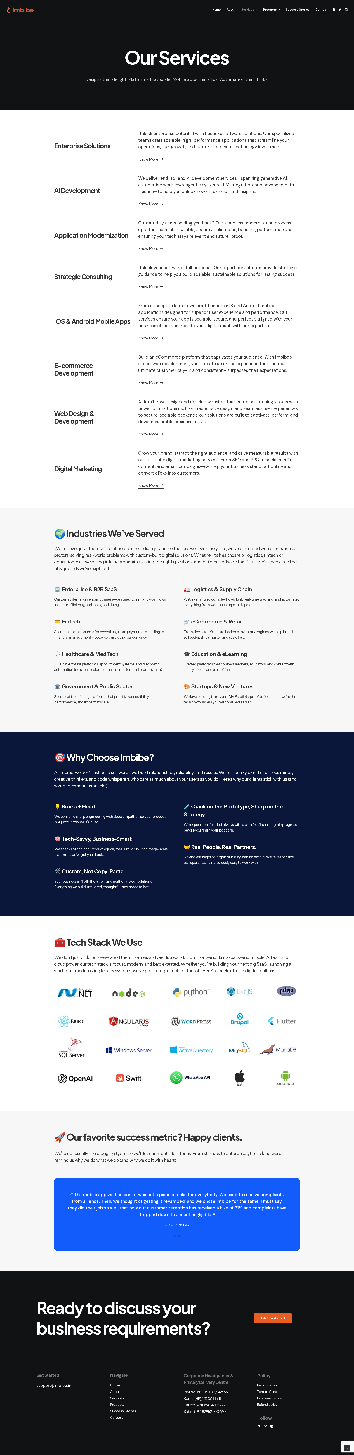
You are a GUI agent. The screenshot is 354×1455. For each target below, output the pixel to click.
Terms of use (267, 1391)
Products (270, 9)
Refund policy (267, 1404)
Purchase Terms (269, 1398)
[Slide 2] (179, 1236)
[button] (334, 9)
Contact (321, 9)
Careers (116, 1417)
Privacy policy (267, 1385)
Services (247, 9)
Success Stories (298, 9)
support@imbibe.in (54, 1385)
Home (216, 9)
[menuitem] (216, 9)
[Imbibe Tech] (20, 10)
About (231, 9)
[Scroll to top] (347, 1447)
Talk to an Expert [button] (273, 1318)
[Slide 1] (175, 1236)
